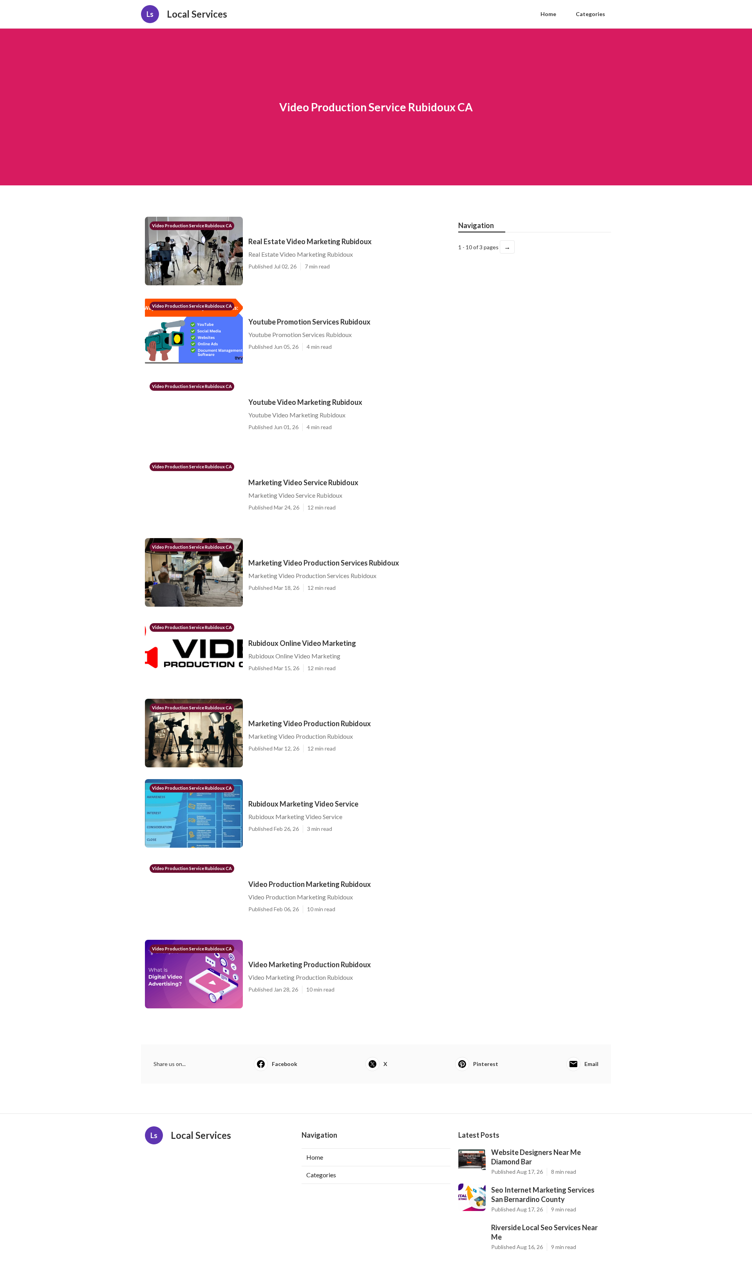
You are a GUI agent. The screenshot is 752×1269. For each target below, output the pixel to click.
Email (591, 1064)
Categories (590, 14)
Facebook (284, 1064)
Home (548, 14)
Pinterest (485, 1064)
